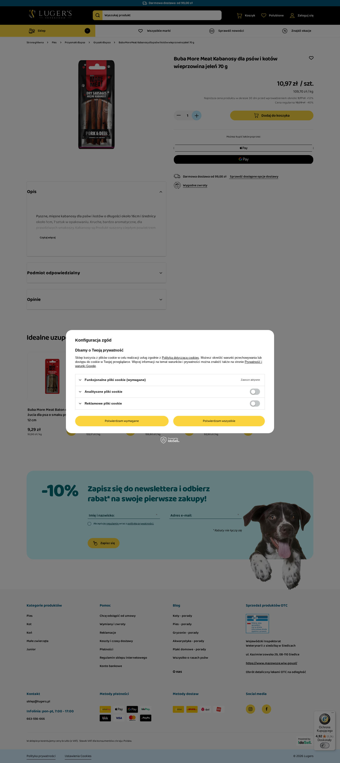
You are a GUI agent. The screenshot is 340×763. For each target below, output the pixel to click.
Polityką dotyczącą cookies (180, 357)
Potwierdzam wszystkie (219, 421)
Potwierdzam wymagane (122, 421)
